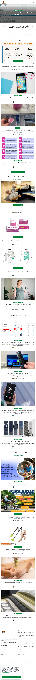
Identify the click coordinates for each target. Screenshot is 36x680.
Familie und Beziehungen (22, 656)
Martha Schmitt (3, 654)
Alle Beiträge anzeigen (18, 179)
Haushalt (19, 657)
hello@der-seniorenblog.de (7, 645)
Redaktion (3, 649)
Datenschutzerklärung (5, 672)
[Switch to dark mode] (32, 2)
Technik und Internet (18, 95)
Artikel (19, 630)
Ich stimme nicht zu (11, 674)
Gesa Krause (3, 651)
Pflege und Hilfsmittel (18, 10)
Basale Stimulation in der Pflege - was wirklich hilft (26, 646)
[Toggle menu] (33, 2)
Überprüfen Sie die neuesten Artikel (18, 171)
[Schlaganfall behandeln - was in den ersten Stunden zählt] (18, 53)
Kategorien (20, 649)
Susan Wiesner (3, 652)
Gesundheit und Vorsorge (18, 205)
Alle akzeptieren (11, 677)
